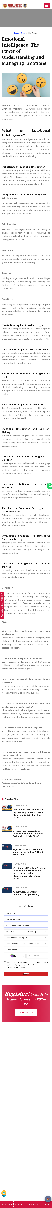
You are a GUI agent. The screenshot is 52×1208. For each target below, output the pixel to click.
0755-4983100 (13, 1163)
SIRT (11, 1188)
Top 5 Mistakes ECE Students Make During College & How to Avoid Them (28, 852)
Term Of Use (29, 1195)
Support (42, 1195)
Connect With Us (13, 1043)
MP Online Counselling (16, 1101)
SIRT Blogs (10, 1067)
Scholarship (11, 1091)
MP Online (10, 1096)
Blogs (23, 33)
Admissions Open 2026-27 (2, 605)
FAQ (7, 1134)
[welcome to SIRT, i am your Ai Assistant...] (48, 1199)
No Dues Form (12, 1125)
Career (8, 1139)
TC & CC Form (12, 1129)
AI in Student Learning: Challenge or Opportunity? (27, 893)
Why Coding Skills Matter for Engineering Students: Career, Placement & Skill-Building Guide (28, 813)
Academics (10, 1058)
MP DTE (9, 1086)
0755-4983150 (13, 1158)
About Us (9, 1053)
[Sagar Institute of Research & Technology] (14, 4)
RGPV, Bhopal (11, 1106)
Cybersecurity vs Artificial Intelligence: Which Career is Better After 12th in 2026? (28, 834)
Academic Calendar (14, 1120)
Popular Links (24, 1177)
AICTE (8, 1081)
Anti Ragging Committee (17, 1062)
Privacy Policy (14, 1195)
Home (16, 33)
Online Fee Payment (15, 1048)
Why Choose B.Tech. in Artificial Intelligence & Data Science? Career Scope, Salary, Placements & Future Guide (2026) (29, 873)
